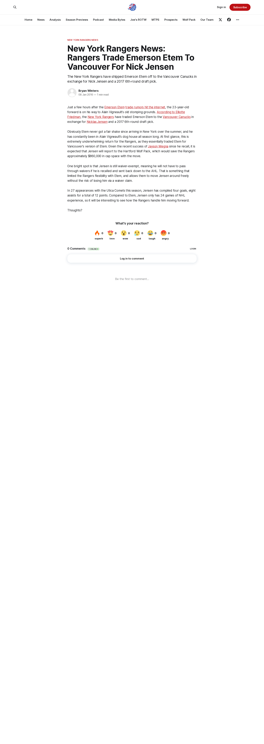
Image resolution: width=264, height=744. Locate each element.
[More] (237, 20)
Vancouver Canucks (177, 117)
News (41, 19)
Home (28, 19)
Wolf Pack (188, 19)
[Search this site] (15, 7)
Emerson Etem (114, 107)
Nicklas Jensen (97, 122)
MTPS (155, 19)
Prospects (170, 19)
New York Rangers (101, 117)
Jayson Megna (158, 146)
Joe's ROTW (138, 19)
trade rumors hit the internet (145, 107)
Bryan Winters (88, 90)
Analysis (55, 19)
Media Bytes (117, 19)
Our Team (207, 19)
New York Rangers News (82, 39)
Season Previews (77, 19)
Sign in (221, 7)
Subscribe (240, 7)
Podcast (98, 19)
